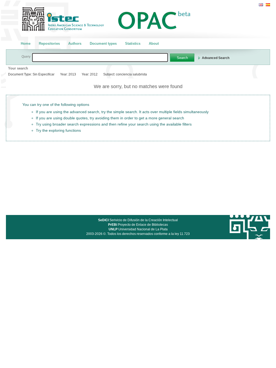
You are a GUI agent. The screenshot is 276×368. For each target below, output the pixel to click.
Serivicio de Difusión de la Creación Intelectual (138, 220)
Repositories (49, 43)
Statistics (132, 43)
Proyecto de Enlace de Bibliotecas (138, 225)
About (154, 43)
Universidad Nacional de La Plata (138, 229)
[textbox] (100, 57)
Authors (74, 43)
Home (25, 43)
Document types (103, 43)
